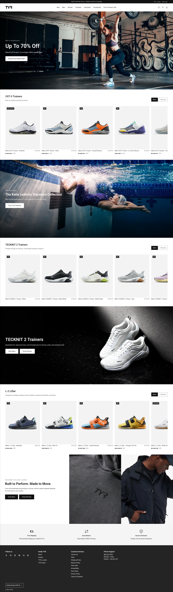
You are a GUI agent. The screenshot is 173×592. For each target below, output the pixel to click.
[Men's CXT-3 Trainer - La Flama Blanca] (132, 127)
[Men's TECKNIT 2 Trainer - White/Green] (95, 276)
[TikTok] (28, 555)
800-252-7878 (108, 554)
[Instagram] (15, 555)
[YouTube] (24, 555)
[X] (11, 555)
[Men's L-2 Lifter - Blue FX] (59, 422)
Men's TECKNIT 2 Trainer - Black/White (54, 299)
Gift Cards (165, 1)
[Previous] (7, 130)
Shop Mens (11, 351)
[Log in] (163, 7)
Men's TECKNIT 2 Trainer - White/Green (90, 299)
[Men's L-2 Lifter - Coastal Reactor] (95, 422)
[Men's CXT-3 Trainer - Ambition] (22, 127)
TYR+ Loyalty (157, 1)
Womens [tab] (163, 99)
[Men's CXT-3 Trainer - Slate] (59, 127)
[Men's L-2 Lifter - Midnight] (22, 422)
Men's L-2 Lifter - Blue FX (49, 445)
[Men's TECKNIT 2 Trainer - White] (22, 276)
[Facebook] (6, 555)
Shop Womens (27, 351)
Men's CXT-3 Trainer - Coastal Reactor (90, 151)
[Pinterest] (19, 555)
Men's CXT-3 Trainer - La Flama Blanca (127, 151)
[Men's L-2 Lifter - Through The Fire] (132, 422)
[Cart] (167, 7)
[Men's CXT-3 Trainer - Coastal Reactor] (95, 127)
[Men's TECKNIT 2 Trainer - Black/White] (59, 276)
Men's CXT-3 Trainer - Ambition (15, 151)
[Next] (166, 130)
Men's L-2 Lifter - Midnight (13, 445)
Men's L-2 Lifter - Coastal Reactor (88, 445)
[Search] (159, 7)
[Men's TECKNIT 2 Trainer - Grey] (132, 276)
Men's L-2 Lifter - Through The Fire (125, 445)
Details (100, 1)
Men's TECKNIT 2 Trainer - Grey (124, 299)
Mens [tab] (154, 99)
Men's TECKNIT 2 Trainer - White (15, 299)
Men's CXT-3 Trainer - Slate (50, 151)
